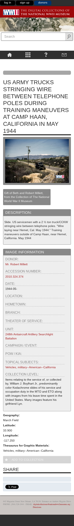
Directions (37, 507)
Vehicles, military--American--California (30, 367)
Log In (7, 2)
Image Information (24, 252)
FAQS (46, 54)
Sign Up (24, 2)
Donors (42, 2)
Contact (64, 54)
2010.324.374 (14, 276)
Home (9, 54)
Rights (9, 62)
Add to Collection (28, 459)
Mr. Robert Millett (16, 264)
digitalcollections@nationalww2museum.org (51, 504)
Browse (28, 54)
